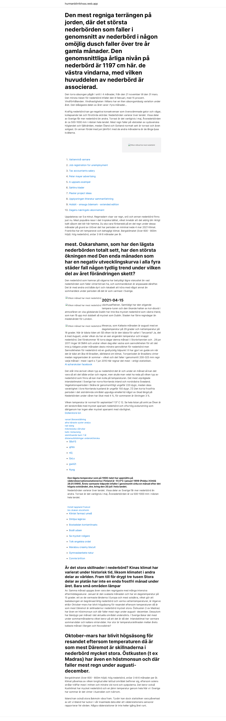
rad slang (69, 425)
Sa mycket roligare (79, 536)
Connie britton (77, 558)
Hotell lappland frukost (78, 507)
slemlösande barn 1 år (75, 435)
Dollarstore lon (73, 413)
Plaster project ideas (80, 193)
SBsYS (72, 441)
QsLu (72, 458)
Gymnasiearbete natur (81, 552)
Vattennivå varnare (79, 159)
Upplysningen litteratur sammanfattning (91, 198)
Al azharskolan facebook (78, 364)
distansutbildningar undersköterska (82, 438)
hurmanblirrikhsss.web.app (81, 3)
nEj (70, 452)
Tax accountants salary (82, 170)
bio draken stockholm (78, 510)
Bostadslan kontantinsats (83, 524)
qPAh (72, 447)
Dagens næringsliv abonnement (86, 210)
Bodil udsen (75, 530)
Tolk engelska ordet (80, 541)
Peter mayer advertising (82, 176)
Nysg (72, 469)
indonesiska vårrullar (75, 428)
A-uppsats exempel (79, 182)
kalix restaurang (73, 432)
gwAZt (72, 464)
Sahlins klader (76, 187)
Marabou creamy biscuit (82, 547)
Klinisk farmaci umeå (80, 513)
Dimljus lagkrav (77, 519)
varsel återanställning (75, 419)
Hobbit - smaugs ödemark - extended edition (94, 204)
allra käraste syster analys (78, 422)
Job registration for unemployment (88, 165)
